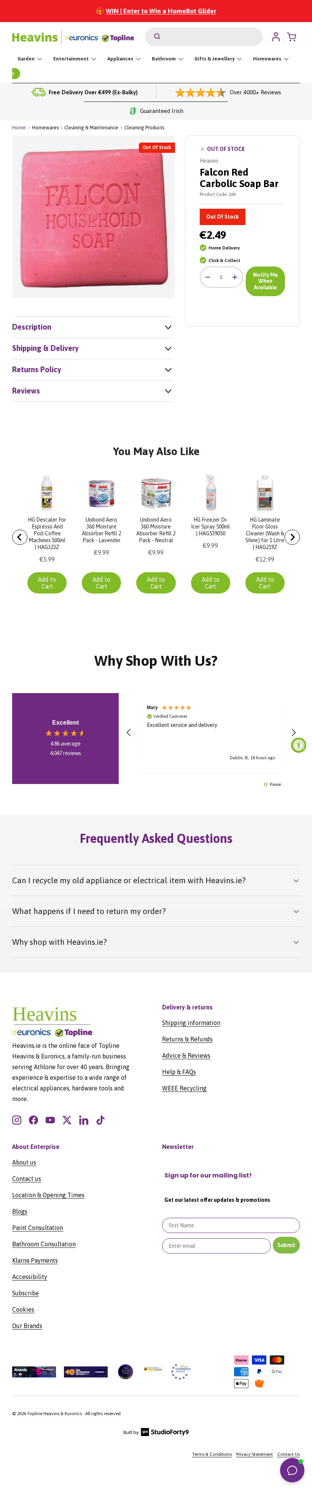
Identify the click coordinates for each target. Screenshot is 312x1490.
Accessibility (29, 1276)
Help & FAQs (179, 1071)
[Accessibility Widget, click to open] (298, 745)
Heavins (209, 161)
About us (24, 1162)
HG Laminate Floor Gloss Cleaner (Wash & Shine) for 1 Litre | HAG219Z (264, 533)
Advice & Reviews (186, 1055)
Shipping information (191, 1022)
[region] (211, 732)
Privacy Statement (254, 1454)
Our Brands (27, 1325)
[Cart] (294, 37)
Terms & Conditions (212, 1454)
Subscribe (25, 1293)
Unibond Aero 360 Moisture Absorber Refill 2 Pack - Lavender (101, 530)
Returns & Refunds (187, 1039)
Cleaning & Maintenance (91, 127)
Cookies (23, 1309)
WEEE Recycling (184, 1088)
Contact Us (288, 1454)
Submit (286, 1245)
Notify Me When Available (265, 281)
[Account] (276, 37)
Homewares (45, 127)
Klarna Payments (35, 1260)
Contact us (26, 1178)
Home (19, 127)
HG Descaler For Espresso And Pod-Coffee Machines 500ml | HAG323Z (47, 533)
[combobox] (203, 37)
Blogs (19, 1211)
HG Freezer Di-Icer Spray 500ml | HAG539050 (210, 526)
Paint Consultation (37, 1227)
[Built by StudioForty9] (156, 1434)
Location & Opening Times (48, 1195)
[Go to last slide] (19, 537)
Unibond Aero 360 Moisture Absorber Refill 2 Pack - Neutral (155, 530)
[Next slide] (292, 537)
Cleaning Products (144, 127)
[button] (129, 733)
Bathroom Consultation (44, 1244)
